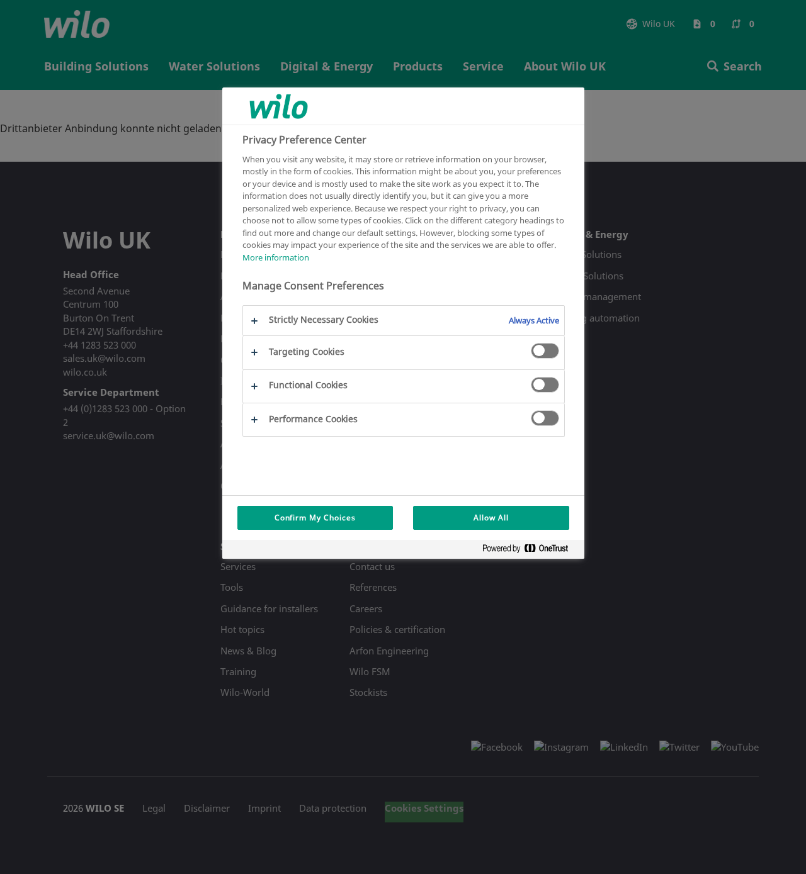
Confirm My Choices (315, 517)
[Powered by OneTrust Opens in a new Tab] (530, 551)
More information (275, 257)
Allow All (491, 517)
